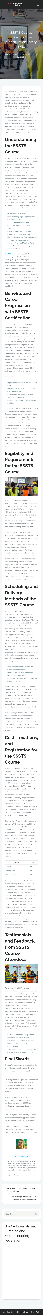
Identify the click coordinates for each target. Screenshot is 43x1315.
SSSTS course (13, 254)
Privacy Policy (35, 1312)
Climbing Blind (22, 1312)
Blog (16, 1175)
